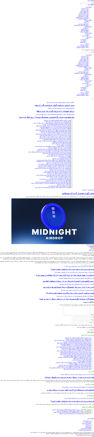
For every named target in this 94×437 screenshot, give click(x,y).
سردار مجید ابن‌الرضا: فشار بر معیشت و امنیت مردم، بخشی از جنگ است (53, 140)
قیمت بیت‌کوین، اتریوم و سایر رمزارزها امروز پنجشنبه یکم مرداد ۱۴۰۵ (70, 293)
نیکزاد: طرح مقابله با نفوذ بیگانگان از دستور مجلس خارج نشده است (55, 131)
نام (93, 317)
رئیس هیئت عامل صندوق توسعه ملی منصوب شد (59, 154)
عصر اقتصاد (83, 42)
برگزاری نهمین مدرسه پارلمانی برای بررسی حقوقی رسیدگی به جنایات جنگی (53, 134)
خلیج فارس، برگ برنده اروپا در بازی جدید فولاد (59, 169)
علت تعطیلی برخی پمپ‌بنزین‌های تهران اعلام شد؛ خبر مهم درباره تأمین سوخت (52, 168)
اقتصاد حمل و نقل (84, 31)
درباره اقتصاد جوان (87, 420)
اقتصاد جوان (79, 435)
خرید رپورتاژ (88, 426)
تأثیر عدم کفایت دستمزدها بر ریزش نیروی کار (60, 177)
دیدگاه (92, 314)
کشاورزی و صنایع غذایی (83, 16)
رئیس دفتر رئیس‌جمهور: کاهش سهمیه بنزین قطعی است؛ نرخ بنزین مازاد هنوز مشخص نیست (49, 151)
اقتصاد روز (83, 40)
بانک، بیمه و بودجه (84, 11)
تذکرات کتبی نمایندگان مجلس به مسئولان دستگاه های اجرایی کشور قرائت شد (52, 146)
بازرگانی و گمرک (84, 29)
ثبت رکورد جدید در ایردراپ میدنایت (78, 193)
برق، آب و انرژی (84, 8)
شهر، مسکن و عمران (83, 13)
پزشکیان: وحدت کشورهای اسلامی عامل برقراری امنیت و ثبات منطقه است (53, 161)
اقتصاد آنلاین (91, 246)
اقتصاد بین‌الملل (87, 20)
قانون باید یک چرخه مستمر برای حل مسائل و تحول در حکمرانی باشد (54, 136)
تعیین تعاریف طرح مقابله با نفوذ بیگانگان (61, 142)
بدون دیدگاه (91, 250)
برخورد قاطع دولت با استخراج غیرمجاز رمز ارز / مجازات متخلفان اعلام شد (68, 281)
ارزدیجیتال (86, 22)
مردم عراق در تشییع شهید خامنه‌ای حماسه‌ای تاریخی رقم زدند (56, 124)
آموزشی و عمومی (84, 44)
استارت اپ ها (85, 35)
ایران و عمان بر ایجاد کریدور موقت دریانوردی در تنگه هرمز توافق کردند (54, 164)
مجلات (86, 38)
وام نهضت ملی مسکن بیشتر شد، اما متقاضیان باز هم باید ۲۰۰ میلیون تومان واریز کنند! (50, 183)
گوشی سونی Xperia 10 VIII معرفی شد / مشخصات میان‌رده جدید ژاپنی (54, 165)
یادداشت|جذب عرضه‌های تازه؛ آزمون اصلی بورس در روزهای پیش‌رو (54, 179)
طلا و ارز (86, 21)
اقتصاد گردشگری (84, 30)
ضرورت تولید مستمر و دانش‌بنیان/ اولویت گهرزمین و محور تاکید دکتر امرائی (53, 175)
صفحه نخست (91, 189)
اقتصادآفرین (83, 39)
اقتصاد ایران (88, 7)
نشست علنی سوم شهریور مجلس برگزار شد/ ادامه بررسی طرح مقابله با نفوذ (52, 129)
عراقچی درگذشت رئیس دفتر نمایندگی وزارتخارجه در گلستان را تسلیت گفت (53, 125)
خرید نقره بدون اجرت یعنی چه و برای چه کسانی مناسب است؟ (72, 269)
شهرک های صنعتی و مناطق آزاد (81, 25)
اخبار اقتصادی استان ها (83, 18)
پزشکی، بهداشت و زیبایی (82, 46)
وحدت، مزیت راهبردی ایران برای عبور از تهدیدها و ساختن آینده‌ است (55, 135)
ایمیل (92, 319)
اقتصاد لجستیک (87, 26)
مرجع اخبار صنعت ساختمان (85, 430)
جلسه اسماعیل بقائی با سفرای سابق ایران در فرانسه (58, 162)
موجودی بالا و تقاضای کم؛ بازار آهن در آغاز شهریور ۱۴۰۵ (57, 171)
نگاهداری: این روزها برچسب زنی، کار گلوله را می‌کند (58, 155)
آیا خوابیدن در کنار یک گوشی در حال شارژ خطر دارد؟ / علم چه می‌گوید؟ (54, 166)
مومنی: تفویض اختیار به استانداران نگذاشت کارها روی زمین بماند (55, 132)
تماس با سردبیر (87, 422)
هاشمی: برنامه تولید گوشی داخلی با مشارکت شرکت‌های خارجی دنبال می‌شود (52, 187)
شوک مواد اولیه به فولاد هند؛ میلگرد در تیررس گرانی (58, 173)
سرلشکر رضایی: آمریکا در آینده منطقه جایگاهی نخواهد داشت (56, 139)
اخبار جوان (88, 37)
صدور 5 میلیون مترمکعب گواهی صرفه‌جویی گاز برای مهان (54, 105)
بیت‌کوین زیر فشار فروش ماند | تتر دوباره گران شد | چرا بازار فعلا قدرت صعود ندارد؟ (65, 275)
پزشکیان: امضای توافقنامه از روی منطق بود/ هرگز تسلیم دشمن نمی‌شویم (53, 160)
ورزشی (86, 43)
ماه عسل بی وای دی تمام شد (63, 184)
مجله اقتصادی (88, 427)
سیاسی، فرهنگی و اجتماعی (82, 47)
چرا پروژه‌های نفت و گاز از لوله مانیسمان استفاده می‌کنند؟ (57, 172)
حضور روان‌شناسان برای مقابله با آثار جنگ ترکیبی (59, 186)
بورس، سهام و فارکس (83, 24)
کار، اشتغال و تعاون (84, 12)
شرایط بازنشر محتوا (86, 423)
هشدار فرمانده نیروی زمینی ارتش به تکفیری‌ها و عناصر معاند (56, 153)
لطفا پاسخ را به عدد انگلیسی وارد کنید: (85, 327)
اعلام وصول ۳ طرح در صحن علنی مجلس (61, 143)
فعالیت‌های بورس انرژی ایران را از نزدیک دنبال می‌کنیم (57, 180)
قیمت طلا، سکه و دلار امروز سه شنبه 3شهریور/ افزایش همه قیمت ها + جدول (52, 182)
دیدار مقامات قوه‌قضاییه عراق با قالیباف (61, 158)
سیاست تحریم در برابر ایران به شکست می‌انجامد (59, 147)
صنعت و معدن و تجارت (83, 14)
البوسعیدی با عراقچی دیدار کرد (63, 145)
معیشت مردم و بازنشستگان (82, 17)
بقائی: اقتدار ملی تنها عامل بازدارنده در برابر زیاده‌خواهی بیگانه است (55, 127)
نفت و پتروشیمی (84, 9)
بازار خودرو (85, 27)
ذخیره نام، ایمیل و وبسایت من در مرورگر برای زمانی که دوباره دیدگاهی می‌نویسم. (73, 324)
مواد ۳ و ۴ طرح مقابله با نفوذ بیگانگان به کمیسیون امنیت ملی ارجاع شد (54, 149)
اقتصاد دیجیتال (88, 33)
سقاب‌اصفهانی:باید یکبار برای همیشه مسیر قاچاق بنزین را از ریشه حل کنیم (53, 150)
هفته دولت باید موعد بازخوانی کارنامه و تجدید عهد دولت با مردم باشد (54, 138)
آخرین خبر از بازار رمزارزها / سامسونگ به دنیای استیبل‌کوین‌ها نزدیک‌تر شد (68, 287)
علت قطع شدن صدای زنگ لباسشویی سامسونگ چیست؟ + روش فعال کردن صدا (46, 117)
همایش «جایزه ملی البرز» (64, 157)
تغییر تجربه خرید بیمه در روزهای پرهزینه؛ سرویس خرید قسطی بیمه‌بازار (69, 377)
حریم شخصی (88, 424)
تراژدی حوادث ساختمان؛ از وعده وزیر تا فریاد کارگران (58, 176)
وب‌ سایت (92, 322)
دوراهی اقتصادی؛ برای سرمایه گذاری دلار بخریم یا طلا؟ (55, 111)
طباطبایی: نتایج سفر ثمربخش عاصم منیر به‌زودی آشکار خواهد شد (55, 128)
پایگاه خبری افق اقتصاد (86, 428)
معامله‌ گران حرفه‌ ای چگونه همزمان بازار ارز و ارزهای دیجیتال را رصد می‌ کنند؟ (66, 299)
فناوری (86, 34)
